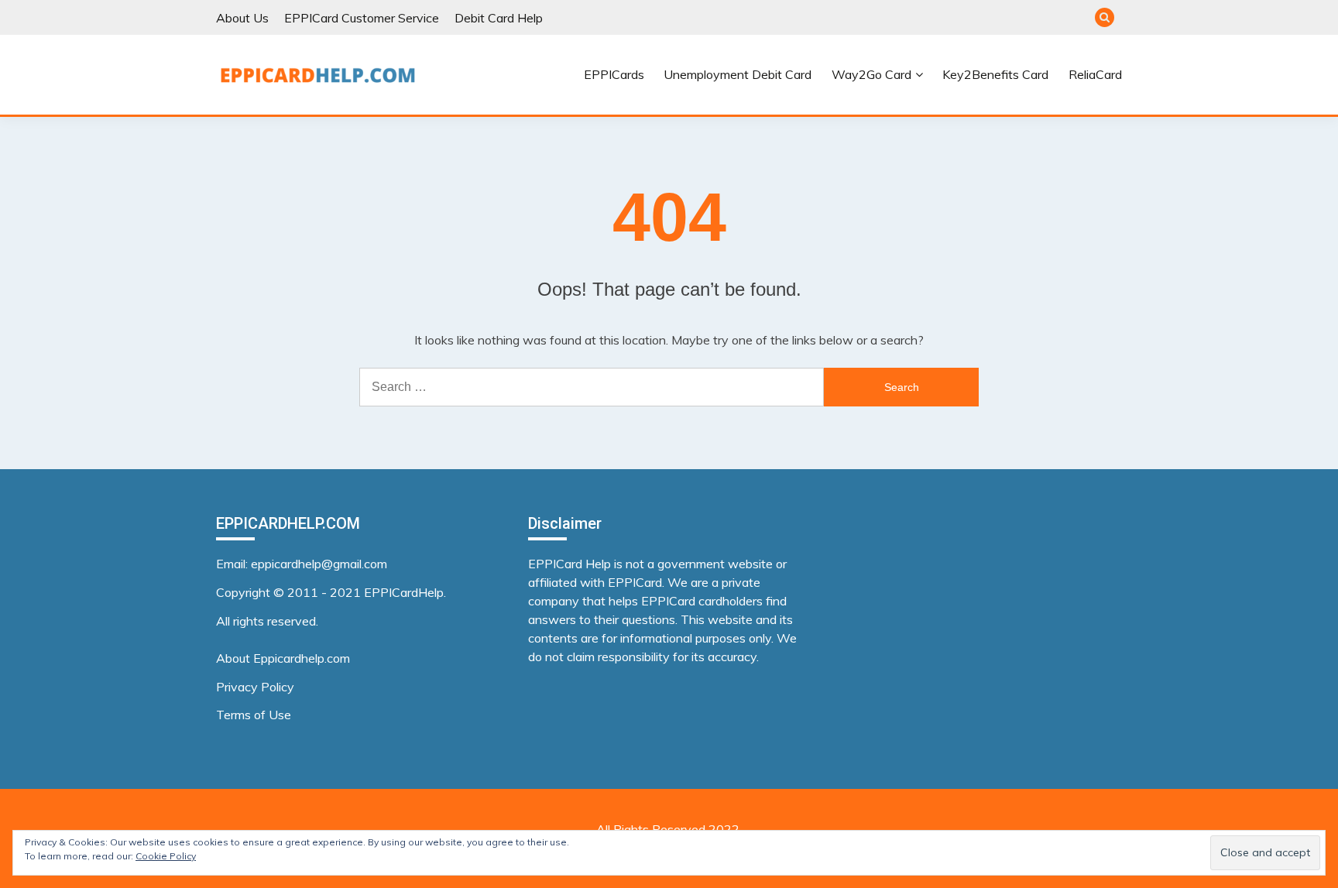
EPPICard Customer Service (361, 18)
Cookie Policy (166, 856)
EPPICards (614, 74)
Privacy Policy (255, 686)
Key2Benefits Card (995, 74)
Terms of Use (253, 714)
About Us (242, 18)
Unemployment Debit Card (737, 74)
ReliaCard (1095, 74)
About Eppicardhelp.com (283, 658)
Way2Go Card (871, 74)
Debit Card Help (499, 18)
